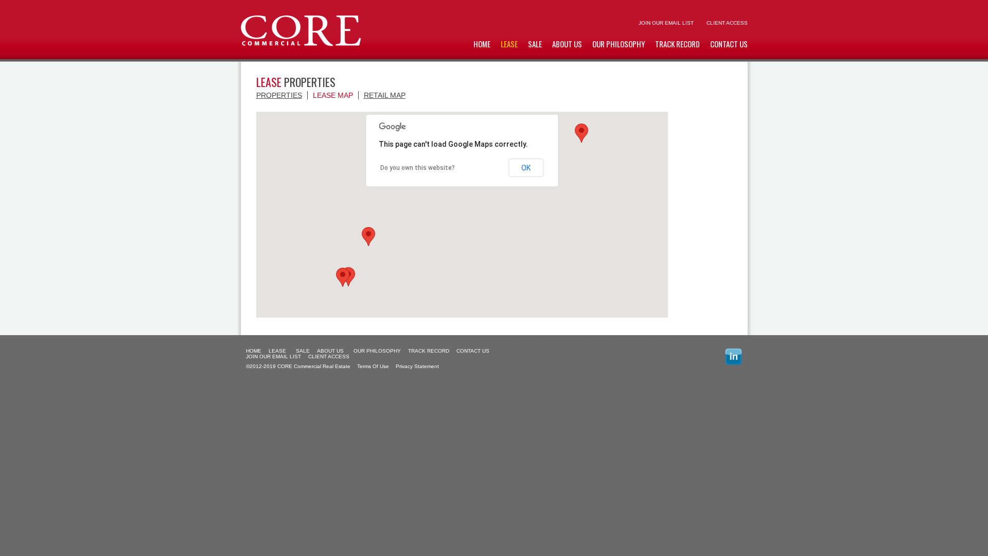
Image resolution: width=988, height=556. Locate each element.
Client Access (727, 23)
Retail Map (384, 95)
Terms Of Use (373, 366)
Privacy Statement (417, 366)
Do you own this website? (417, 167)
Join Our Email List (666, 23)
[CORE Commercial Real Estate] (301, 44)
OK (526, 168)
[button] (342, 277)
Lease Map (333, 95)
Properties (279, 95)
